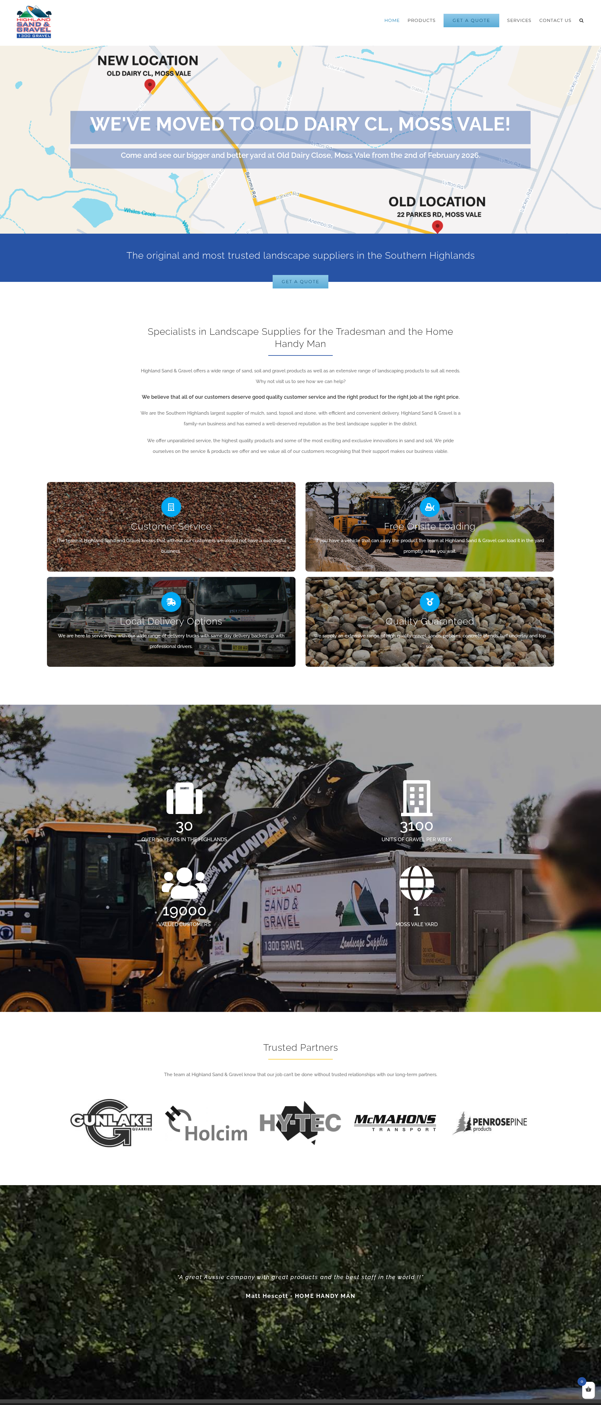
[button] (581, 20)
